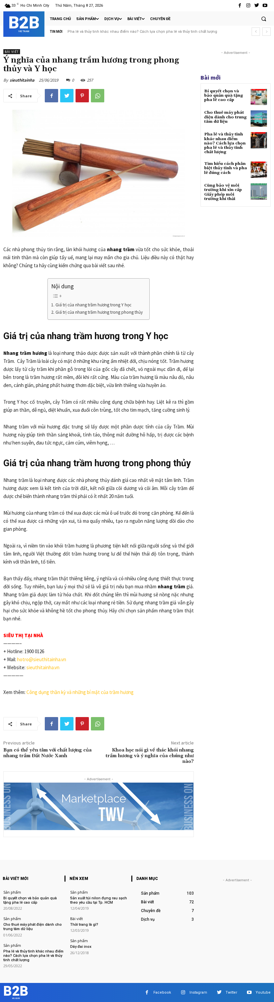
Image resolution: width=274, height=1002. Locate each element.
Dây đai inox (81, 946)
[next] (266, 31)
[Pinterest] (82, 95)
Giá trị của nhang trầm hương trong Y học (93, 305)
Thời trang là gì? (84, 924)
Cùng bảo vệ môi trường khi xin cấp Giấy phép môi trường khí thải (223, 192)
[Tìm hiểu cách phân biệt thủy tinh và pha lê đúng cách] (259, 170)
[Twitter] (257, 5)
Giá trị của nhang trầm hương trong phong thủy (99, 312)
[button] (264, 19)
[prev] (256, 31)
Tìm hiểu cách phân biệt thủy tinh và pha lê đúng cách (118, 31)
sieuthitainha (22, 80)
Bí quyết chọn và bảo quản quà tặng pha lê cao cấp (223, 95)
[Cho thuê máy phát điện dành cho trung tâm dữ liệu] (259, 118)
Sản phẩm (12, 892)
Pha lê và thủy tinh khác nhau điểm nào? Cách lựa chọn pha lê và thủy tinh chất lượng (225, 143)
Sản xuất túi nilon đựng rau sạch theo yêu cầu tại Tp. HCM (98, 900)
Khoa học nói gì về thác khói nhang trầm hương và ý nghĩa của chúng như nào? (150, 756)
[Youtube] (265, 5)
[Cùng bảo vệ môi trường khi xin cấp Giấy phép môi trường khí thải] (259, 191)
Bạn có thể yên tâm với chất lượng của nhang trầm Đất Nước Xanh (47, 753)
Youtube (263, 992)
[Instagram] (248, 5)
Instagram (198, 992)
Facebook (162, 992)
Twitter (231, 992)
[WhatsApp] (97, 95)
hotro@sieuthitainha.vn (41, 659)
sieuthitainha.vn (42, 667)
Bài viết (12, 51)
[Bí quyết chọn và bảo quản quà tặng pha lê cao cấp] (259, 97)
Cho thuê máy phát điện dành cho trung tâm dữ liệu (225, 117)
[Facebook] (240, 5)
